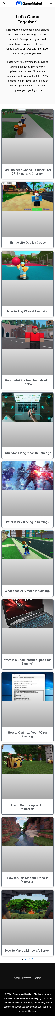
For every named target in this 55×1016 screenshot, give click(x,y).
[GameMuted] (29, 3)
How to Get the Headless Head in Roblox (27, 382)
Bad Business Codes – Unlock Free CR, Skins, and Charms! (27, 171)
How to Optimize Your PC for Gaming (27, 734)
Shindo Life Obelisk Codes (27, 242)
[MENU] (51, 3)
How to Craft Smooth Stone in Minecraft (27, 879)
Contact (37, 978)
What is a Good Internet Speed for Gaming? (27, 661)
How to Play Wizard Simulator (27, 311)
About (17, 978)
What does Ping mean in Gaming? (27, 453)
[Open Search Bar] (4, 3)
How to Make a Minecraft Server (27, 950)
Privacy (26, 978)
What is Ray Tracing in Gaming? (27, 522)
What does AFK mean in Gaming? (27, 591)
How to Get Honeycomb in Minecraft (27, 807)
